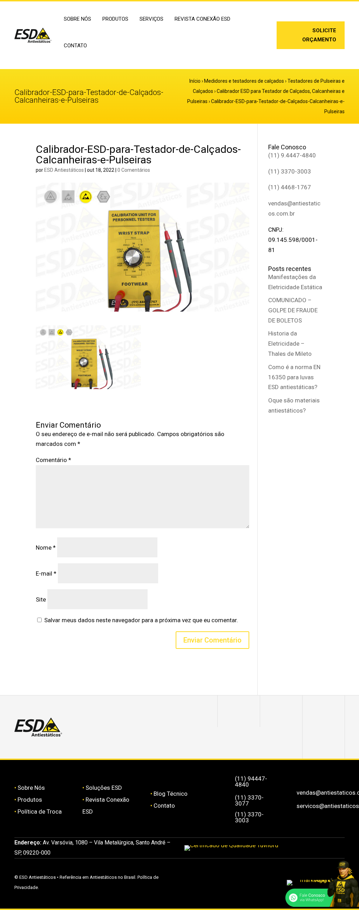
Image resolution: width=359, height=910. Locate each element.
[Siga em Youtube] (323, 743)
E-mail (46, 573)
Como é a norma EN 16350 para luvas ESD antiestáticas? (294, 377)
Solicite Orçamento (319, 35)
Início (195, 81)
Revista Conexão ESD (202, 19)
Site (41, 599)
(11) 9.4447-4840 (292, 155)
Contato (75, 45)
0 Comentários (133, 170)
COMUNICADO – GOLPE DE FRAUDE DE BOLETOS (293, 310)
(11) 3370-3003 (289, 171)
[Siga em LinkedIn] (256, 42)
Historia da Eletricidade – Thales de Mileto (290, 343)
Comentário (53, 459)
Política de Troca (40, 811)
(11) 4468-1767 (289, 187)
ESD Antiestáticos (64, 170)
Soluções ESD (104, 787)
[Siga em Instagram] (256, 31)
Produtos (30, 799)
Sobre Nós (31, 787)
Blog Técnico (171, 793)
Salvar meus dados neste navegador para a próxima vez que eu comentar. (141, 620)
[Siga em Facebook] (281, 711)
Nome (46, 547)
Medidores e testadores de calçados (244, 81)
